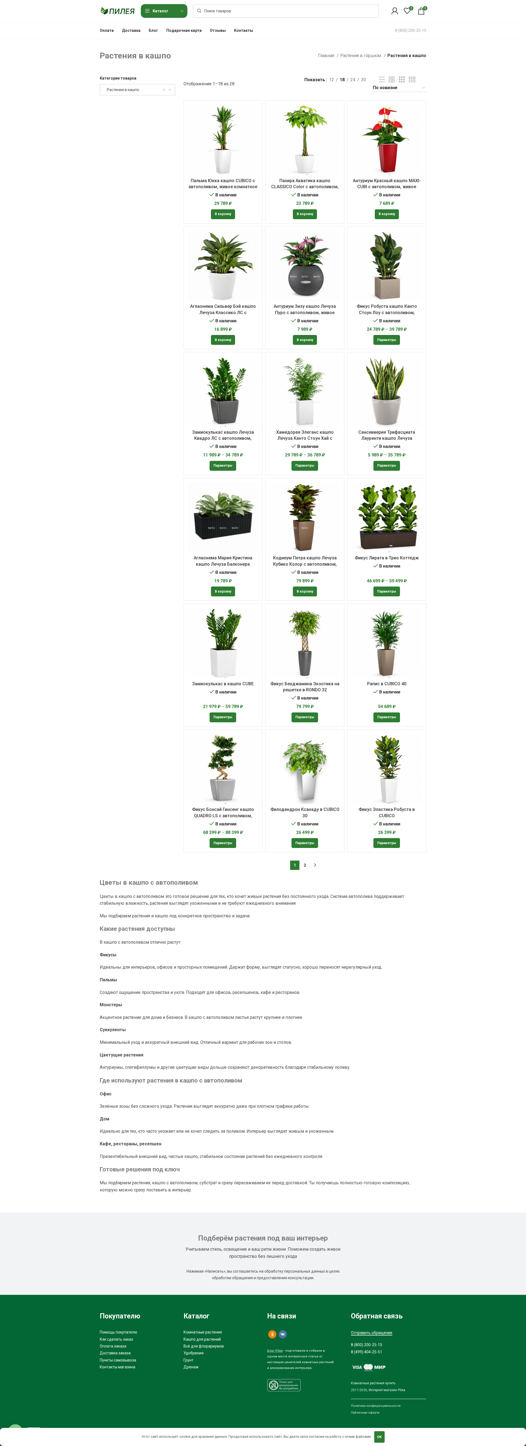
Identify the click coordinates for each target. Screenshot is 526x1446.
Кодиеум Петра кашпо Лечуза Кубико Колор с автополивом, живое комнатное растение (305, 564)
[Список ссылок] (137, 1332)
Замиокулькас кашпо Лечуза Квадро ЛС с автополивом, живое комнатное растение (223, 438)
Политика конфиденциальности (376, 1406)
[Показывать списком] (382, 80)
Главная (326, 55)
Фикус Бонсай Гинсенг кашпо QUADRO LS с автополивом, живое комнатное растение (223, 815)
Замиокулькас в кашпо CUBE (223, 683)
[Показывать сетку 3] (402, 80)
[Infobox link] (410, 30)
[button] (223, 214)
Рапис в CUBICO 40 (386, 683)
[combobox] (137, 89)
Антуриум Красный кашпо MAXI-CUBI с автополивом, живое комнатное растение (387, 187)
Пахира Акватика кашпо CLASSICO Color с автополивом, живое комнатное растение (305, 187)
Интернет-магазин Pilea (387, 1390)
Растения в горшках (361, 55)
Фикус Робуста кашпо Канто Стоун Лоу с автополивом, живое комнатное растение (387, 312)
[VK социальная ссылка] (283, 1334)
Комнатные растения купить (373, 1383)
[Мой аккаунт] (394, 10)
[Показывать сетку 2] (392, 80)
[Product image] (223, 266)
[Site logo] (117, 10)
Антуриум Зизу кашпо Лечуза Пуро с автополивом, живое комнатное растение (305, 312)
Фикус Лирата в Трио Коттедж (387, 557)
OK (379, 1437)
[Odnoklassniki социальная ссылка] (272, 1334)
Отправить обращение (371, 1333)
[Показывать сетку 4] (412, 80)
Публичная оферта (365, 1412)
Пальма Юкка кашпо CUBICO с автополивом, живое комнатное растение (222, 187)
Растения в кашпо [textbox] (121, 90)
